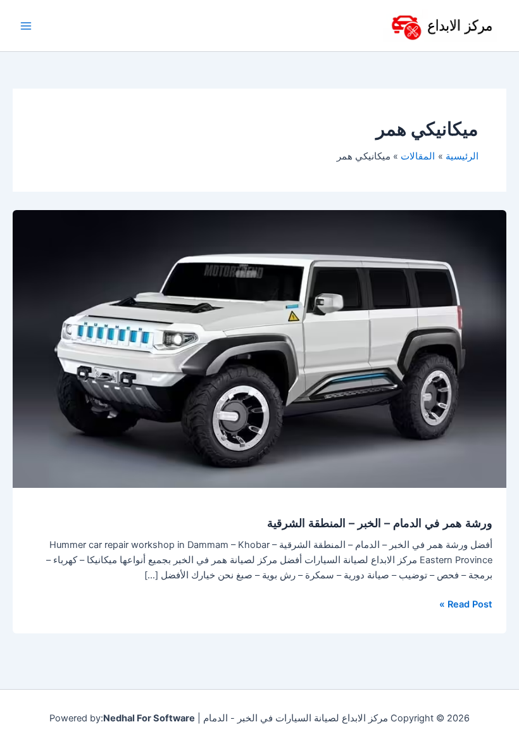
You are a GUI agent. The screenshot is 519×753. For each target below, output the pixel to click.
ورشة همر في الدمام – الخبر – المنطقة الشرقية (379, 523)
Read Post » (465, 603)
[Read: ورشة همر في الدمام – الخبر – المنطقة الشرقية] (259, 348)
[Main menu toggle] (26, 26)
